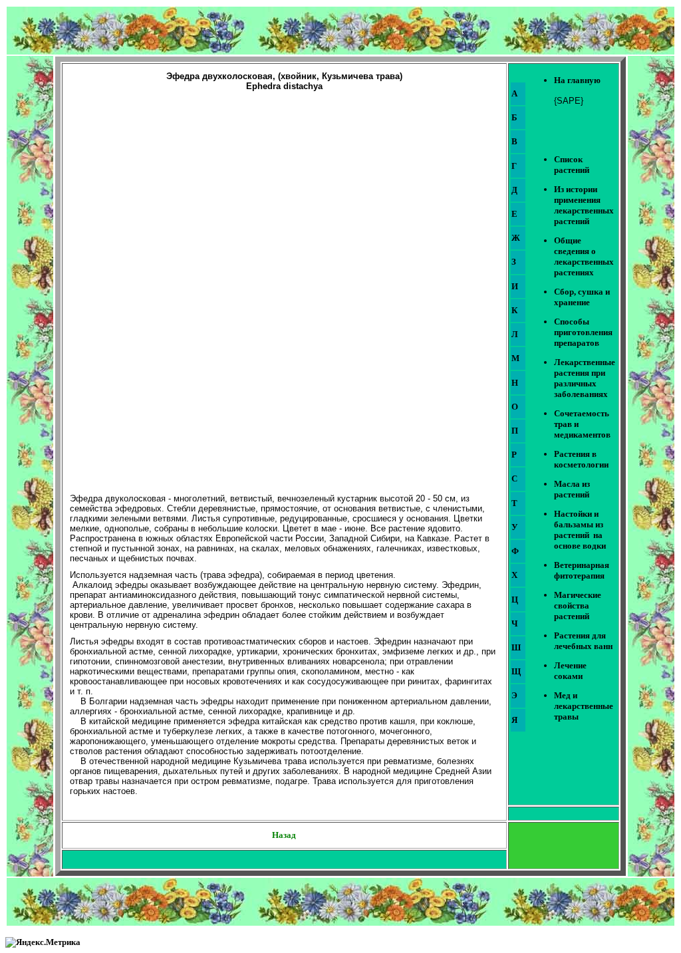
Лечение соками (570, 670)
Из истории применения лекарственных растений (584, 205)
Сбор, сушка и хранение (582, 297)
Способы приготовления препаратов (583, 332)
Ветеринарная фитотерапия (581, 570)
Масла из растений (572, 489)
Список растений (571, 164)
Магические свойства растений (577, 605)
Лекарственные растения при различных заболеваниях (584, 378)
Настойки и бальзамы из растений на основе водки (580, 530)
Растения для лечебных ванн (583, 640)
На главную (577, 80)
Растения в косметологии (581, 459)
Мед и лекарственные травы (583, 706)
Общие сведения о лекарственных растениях (584, 256)
